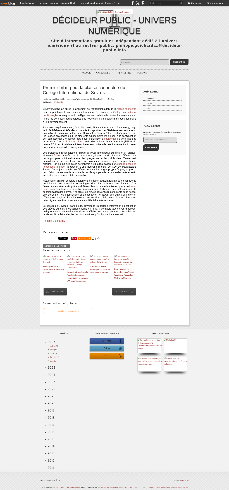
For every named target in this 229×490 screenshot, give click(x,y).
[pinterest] (143, 3)
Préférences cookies (180, 487)
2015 (51, 439)
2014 (51, 446)
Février (53, 357)
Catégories (102, 72)
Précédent (58, 291)
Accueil (86, 72)
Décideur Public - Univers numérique (66, 487)
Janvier (53, 360)
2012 (51, 460)
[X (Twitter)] (138, 3)
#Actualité (58, 101)
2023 (51, 382)
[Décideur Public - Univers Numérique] (114, 11)
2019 (51, 410)
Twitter (149, 103)
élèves (57, 155)
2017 (51, 425)
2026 (51, 342)
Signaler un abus (127, 487)
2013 (51, 453)
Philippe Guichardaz (54, 221)
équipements (111, 138)
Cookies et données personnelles (158, 487)
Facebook (150, 98)
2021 (51, 396)
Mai (52, 349)
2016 (51, 432)
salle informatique (73, 141)
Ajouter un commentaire (68, 311)
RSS (148, 108)
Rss (107, 356)
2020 (52, 403)
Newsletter (125, 72)
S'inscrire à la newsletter (56, 246)
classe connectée (126, 109)
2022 (51, 389)
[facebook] (133, 3)
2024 (51, 375)
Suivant (121, 291)
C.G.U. (140, 487)
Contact (142, 72)
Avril (52, 353)
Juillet (53, 345)
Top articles (104, 487)
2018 (51, 417)
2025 (51, 367)
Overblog (185, 480)
